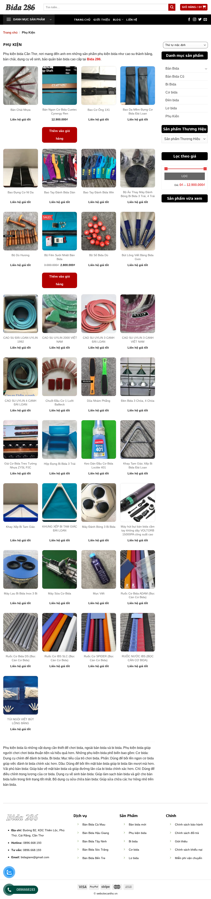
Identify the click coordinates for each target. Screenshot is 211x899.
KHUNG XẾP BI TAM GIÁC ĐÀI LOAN (59, 528)
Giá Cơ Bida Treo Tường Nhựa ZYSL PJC (20, 465)
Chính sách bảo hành (189, 824)
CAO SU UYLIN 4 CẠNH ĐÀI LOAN (20, 402)
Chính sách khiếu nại (188, 849)
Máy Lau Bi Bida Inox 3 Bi (20, 593)
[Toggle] (206, 68)
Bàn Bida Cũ (174, 76)
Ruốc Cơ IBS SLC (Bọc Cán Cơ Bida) (60, 658)
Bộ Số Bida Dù (98, 255)
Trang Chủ (82, 19)
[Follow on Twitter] (200, 19)
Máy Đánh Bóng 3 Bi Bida (98, 526)
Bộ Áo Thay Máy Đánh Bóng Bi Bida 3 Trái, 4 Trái (138, 194)
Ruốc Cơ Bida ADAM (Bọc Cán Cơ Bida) (138, 595)
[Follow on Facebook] (189, 19)
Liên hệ (131, 19)
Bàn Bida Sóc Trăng (95, 849)
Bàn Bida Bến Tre (93, 858)
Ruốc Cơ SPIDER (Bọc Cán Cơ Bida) (99, 658)
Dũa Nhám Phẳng (98, 400)
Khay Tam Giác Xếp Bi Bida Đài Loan (137, 465)
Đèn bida (172, 100)
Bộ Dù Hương (20, 255)
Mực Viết (98, 593)
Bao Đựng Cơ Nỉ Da (21, 192)
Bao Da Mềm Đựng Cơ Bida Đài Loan (138, 111)
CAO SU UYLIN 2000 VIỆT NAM (59, 339)
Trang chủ (10, 32)
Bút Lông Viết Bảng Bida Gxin (138, 257)
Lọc (185, 176)
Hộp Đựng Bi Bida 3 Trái (59, 463)
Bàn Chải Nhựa (20, 109)
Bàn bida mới (137, 824)
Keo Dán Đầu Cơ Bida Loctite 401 (98, 465)
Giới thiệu (101, 19)
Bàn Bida (172, 68)
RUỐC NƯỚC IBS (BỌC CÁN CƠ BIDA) (138, 658)
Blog (117, 19)
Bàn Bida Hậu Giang (95, 833)
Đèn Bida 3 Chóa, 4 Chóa (137, 400)
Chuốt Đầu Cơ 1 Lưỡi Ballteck (60, 402)
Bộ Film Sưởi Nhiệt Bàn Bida (59, 257)
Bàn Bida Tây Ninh (94, 841)
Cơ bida (171, 92)
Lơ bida (171, 108)
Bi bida (133, 841)
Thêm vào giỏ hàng (59, 134)
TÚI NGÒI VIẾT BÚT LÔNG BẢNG (20, 721)
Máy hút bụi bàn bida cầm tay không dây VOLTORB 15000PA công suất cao (138, 530)
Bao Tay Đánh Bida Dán (59, 192)
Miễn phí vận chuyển (188, 858)
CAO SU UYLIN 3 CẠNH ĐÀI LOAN (98, 339)
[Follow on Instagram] (194, 19)
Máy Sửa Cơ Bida (59, 593)
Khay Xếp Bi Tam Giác (20, 526)
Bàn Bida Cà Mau (93, 824)
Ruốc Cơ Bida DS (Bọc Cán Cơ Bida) (20, 658)
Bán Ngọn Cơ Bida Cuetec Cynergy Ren (59, 111)
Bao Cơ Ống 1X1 (99, 109)
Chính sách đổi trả (187, 833)
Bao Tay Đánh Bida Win (98, 192)
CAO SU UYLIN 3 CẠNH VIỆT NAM (138, 339)
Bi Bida (170, 84)
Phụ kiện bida (138, 833)
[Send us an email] (205, 19)
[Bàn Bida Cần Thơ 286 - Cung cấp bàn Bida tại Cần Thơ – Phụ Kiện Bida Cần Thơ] (20, 7)
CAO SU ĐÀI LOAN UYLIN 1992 (20, 339)
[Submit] (171, 7)
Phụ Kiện (172, 116)
